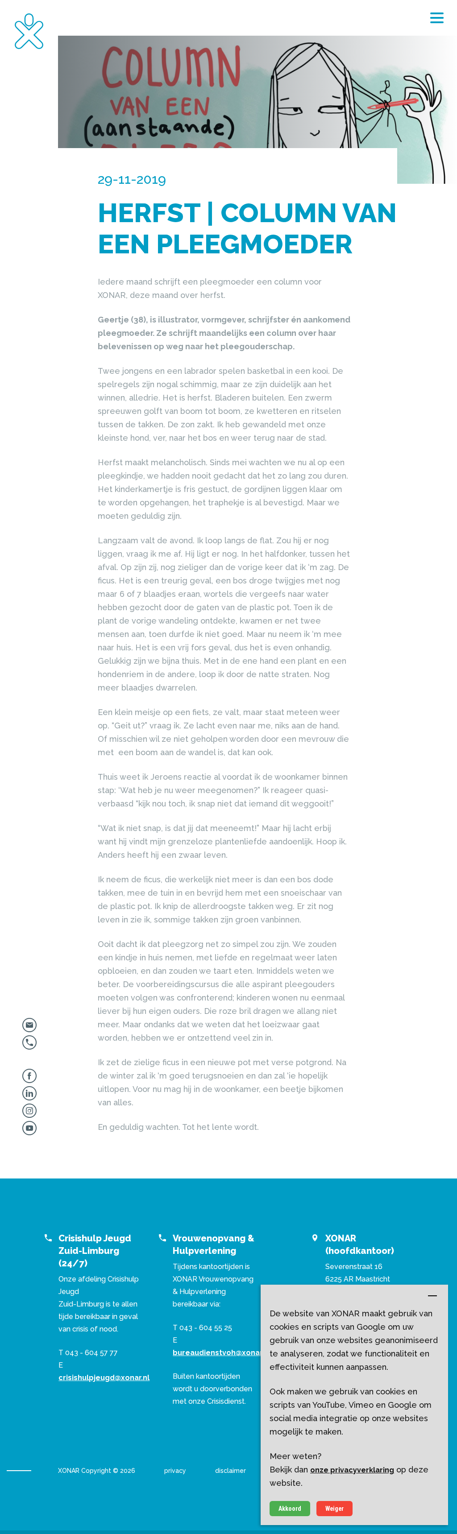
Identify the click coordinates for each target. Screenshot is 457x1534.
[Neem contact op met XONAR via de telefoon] (29, 1045)
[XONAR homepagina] (29, 31)
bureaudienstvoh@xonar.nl (221, 1352)
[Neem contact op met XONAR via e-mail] (29, 1028)
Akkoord (289, 1508)
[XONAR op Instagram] (29, 1114)
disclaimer (230, 1470)
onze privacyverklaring (352, 1470)
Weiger (334, 1508)
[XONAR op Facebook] (29, 1079)
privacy (175, 1470)
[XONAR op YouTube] (29, 1131)
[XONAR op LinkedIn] (29, 1096)
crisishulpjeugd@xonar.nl (104, 1377)
